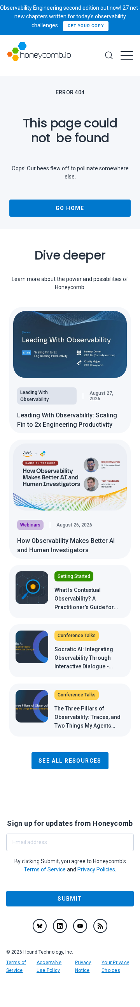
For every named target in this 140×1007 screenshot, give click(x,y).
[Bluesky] (40, 926)
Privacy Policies (96, 869)
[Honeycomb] (39, 55)
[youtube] (80, 926)
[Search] (109, 55)
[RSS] (100, 926)
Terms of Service (45, 869)
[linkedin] (60, 926)
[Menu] (127, 55)
